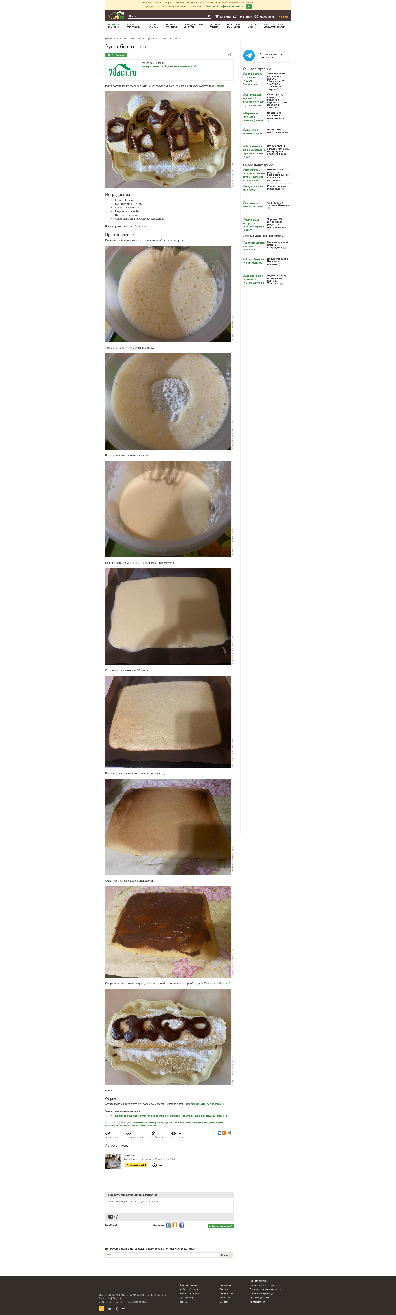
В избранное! (118, 55)
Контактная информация (262, 1293)
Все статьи (225, 1297)
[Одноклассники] (224, 1133)
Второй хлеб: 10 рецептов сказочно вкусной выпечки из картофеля (278, 174)
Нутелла (219, 86)
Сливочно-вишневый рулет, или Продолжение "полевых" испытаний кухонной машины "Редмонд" (172, 1116)
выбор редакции (148, 1125)
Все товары (225, 1285)
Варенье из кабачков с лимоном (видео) (277, 115)
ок (249, 6)
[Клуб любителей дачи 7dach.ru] (116, 15)
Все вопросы (226, 1293)
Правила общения (259, 1280)
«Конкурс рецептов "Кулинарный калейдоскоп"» (169, 66)
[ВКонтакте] (219, 1133)
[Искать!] (209, 16)
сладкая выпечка (201, 1122)
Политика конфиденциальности (265, 1289)
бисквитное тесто (113, 1125)
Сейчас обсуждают (189, 1293)
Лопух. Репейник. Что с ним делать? (277, 261)
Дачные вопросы (188, 1297)
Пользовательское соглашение (265, 1285)
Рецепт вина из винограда (276, 187)
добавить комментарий (220, 1226)
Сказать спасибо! (136, 1165)
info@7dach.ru (114, 1298)
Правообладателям (259, 1297)
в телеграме (217, 1104)
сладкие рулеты (217, 1122)
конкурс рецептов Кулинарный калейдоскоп (152, 1122)
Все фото (224, 1289)
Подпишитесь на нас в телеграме (272, 56)
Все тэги (224, 1301)
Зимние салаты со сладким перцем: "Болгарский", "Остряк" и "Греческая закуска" (276, 81)
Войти (284, 16)
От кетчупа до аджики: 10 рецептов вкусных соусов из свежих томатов (277, 101)
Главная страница (189, 1285)
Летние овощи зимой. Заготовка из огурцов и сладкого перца (278, 150)
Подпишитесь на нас (198, 1104)
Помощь (184, 1301)
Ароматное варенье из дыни (277, 130)
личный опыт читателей (183, 1122)
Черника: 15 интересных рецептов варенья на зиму (277, 223)
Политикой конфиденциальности (224, 6)
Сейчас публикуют (189, 1289)
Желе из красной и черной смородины (277, 245)
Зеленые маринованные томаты (263, 235)
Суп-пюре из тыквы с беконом (278, 204)
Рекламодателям (258, 1301)
